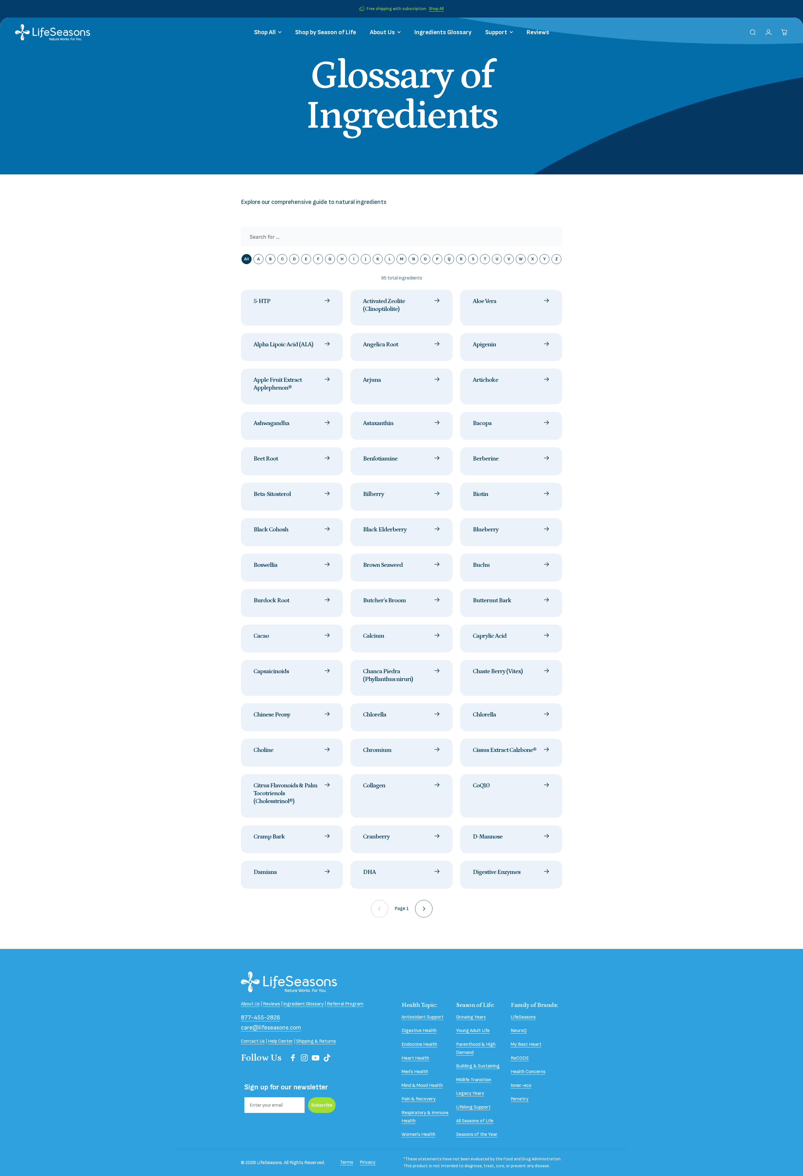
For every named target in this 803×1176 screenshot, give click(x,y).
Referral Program (345, 1004)
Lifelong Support (473, 1107)
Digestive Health (419, 1031)
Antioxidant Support (423, 1017)
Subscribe (321, 1105)
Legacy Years (470, 1093)
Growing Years (471, 1017)
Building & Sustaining (478, 1066)
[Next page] (424, 909)
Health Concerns (528, 1072)
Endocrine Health (419, 1044)
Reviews (271, 1004)
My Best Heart (526, 1044)
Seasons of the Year (476, 1134)
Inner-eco (521, 1085)
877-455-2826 (260, 1017)
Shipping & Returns (316, 1041)
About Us (250, 1004)
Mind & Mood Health (422, 1085)
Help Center (280, 1041)
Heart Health (415, 1058)
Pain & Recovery (419, 1099)
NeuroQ (519, 1031)
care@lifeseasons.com (271, 1027)
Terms (346, 1162)
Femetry (520, 1099)
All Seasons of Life (474, 1121)
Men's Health (415, 1072)
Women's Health (418, 1134)
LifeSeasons (523, 1017)
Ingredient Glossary (303, 1004)
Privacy (367, 1162)
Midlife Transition (473, 1080)
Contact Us (253, 1041)
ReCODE (520, 1058)
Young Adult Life (473, 1031)
